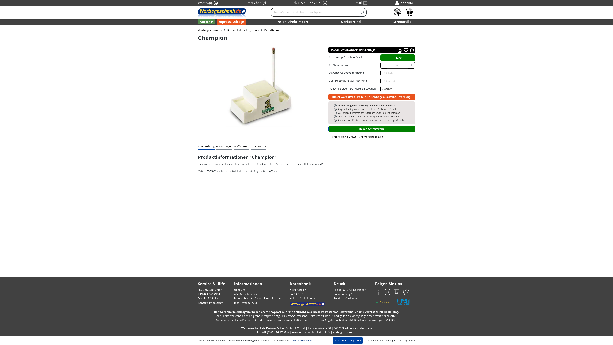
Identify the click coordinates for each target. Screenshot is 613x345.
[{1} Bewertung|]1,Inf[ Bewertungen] (412, 50)
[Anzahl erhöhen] (411, 65)
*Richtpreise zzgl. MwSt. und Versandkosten (355, 136)
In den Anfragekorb (371, 129)
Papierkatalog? (343, 294)
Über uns (239, 290)
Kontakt (203, 303)
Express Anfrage (231, 21)
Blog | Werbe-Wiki (245, 303)
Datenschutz (242, 298)
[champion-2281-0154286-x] (260, 87)
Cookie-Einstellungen (268, 298)
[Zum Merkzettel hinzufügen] (406, 50)
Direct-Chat (252, 3)
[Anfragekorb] (409, 12)
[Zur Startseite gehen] (222, 13)
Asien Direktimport (293, 21)
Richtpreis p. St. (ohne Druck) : (346, 57)
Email (358, 3)
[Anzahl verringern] (383, 65)
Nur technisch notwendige (380, 340)
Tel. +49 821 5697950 (307, 3)
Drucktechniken (356, 290)
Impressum (216, 303)
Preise (337, 290)
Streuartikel (402, 21)
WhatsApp (206, 3)
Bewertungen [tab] (224, 146)
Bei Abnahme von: (339, 65)
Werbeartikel (350, 21)
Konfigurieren (407, 340)
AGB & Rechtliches (245, 294)
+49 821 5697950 (209, 294)
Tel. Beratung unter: (210, 290)
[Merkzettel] (397, 12)
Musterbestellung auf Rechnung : (348, 80)
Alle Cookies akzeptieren (348, 340)
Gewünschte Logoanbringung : (346, 72)
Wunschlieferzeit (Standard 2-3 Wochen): (352, 88)
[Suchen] (363, 12)
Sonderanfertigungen (347, 298)
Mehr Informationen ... (303, 340)
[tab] (206, 147)
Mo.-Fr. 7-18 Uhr (208, 298)
